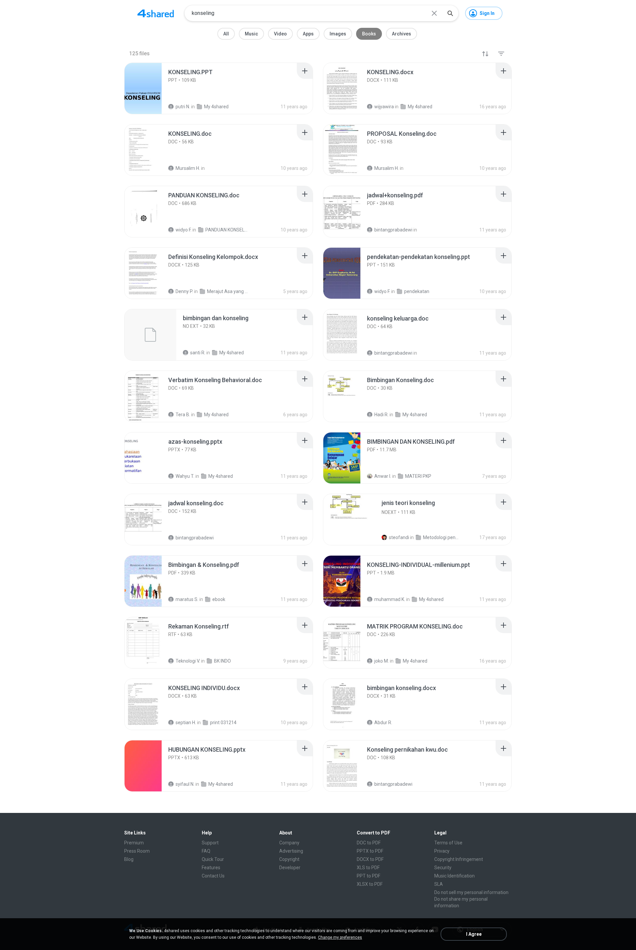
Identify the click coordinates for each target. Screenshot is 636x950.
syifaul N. (185, 784)
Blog (128, 859)
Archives (401, 33)
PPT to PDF (368, 875)
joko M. (381, 661)
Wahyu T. (185, 476)
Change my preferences (340, 937)
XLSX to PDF (370, 884)
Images (338, 33)
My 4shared (220, 476)
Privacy (442, 851)
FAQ (206, 851)
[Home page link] (155, 13)
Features (211, 867)
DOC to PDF (369, 842)
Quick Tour (213, 859)
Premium (134, 842)
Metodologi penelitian (441, 537)
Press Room (137, 851)
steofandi (399, 537)
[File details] (150, 88)
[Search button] (450, 13)
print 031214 (223, 722)
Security (442, 867)
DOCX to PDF (370, 859)
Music (251, 33)
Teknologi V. (188, 661)
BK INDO (222, 661)
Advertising (291, 851)
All (226, 33)
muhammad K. (389, 599)
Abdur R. (383, 722)
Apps (308, 33)
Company (289, 842)
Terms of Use (448, 842)
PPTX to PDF (370, 851)
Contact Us (213, 875)
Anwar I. (382, 476)
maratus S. (187, 599)
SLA (438, 884)
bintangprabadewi (195, 537)
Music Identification (454, 875)
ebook (218, 599)
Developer (289, 867)
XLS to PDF (368, 867)
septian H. (186, 722)
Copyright (289, 859)
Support (210, 842)
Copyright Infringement (458, 859)
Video (280, 33)
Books (369, 33)
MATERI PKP (418, 476)
